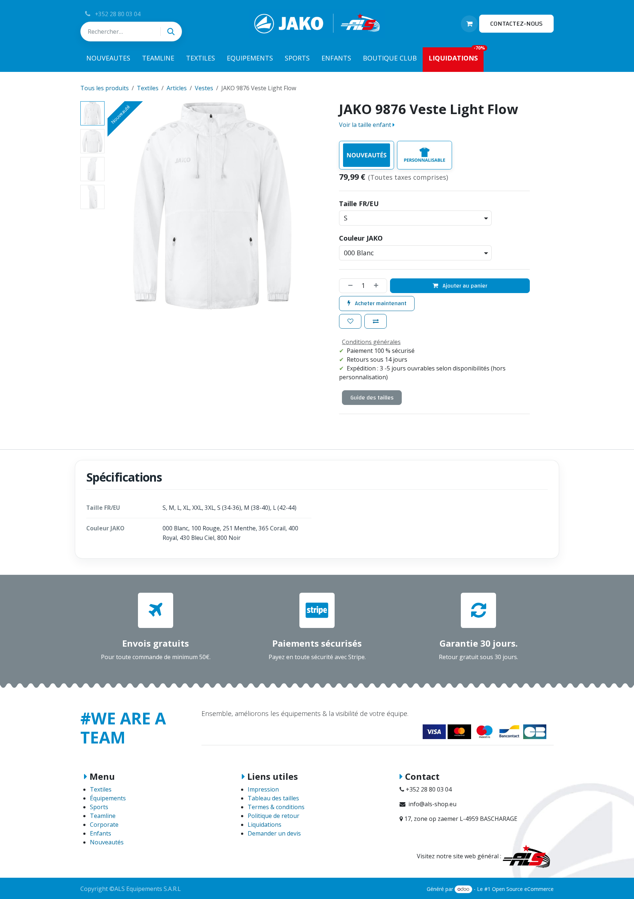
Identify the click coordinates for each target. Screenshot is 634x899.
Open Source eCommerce (523, 888)
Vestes (204, 88)
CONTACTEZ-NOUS (516, 24)
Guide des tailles (372, 397)
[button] (118, 206)
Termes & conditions (276, 807)
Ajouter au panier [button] (464, 285)
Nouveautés (107, 842)
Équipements (108, 798)
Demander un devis (274, 833)
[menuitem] (108, 59)
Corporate (104, 825)
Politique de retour (273, 816)
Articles (177, 88)
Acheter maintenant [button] (380, 303)
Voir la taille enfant (366, 125)
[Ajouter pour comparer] (375, 321)
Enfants (100, 833)
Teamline (103, 816)
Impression (263, 789)
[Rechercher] (171, 31)
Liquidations (264, 825)
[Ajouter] (378, 286)
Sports (99, 807)
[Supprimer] (347, 286)
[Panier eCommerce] (469, 23)
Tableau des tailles (273, 798)
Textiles (147, 88)
